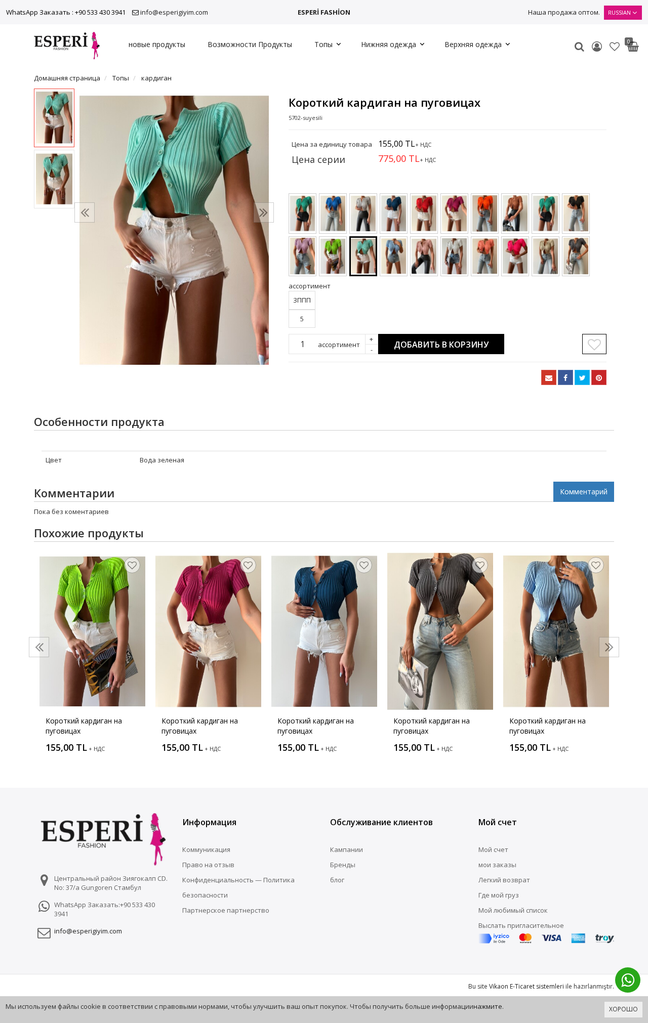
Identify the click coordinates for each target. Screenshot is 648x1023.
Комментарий (584, 491)
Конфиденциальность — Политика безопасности (238, 887)
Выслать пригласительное (521, 925)
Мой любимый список (513, 910)
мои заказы (497, 864)
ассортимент (339, 344)
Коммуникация (206, 849)
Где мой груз (498, 895)
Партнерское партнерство (225, 910)
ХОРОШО (623, 1009)
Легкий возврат (504, 879)
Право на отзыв (208, 864)
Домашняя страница (67, 77)
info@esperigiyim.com (174, 12)
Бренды (342, 864)
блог (337, 879)
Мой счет (493, 849)
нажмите (487, 1006)
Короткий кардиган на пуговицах (84, 726)
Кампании (346, 849)
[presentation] (84, 212)
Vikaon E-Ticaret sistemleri (526, 986)
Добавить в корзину (441, 344)
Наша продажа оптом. (564, 12)
